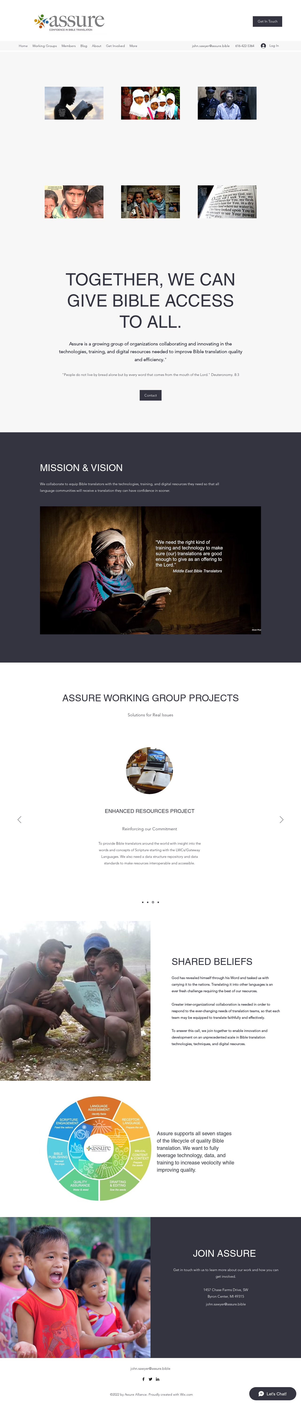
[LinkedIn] (157, 1379)
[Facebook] (143, 1379)
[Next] (281, 820)
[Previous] (19, 820)
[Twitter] (150, 1379)
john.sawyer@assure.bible (211, 46)
